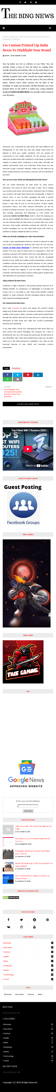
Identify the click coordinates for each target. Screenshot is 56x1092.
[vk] (8, 927)
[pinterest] (36, 2)
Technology (28, 975)
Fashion (28, 952)
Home (5, 37)
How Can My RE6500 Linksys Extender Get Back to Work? (32, 877)
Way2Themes (19, 1088)
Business (28, 943)
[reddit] (34, 920)
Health (28, 956)
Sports (28, 970)
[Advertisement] (28, 724)
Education (28, 947)
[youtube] (34, 927)
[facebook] (20, 2)
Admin (6, 55)
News (28, 961)
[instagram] (31, 2)
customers (16, 308)
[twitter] (25, 2)
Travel (28, 979)
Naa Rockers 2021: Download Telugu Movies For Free (32, 839)
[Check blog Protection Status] (11, 898)
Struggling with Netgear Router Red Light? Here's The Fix (32, 852)
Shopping (13, 37)
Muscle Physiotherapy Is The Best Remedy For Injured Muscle (34, 864)
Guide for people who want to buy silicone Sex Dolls (33, 827)
